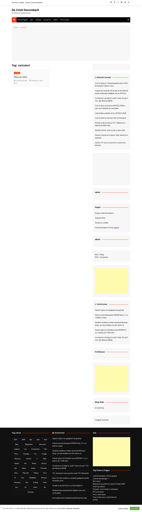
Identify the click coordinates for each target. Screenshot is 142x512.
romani (44, 478)
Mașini (16, 463)
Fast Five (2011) (99, 487)
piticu (16, 473)
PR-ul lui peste (98, 492)
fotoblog (26, 454)
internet (28, 459)
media (34, 463)
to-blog (35, 482)
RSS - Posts (99, 255)
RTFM (95, 500)
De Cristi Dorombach (25, 10)
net (15, 468)
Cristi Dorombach (21, 80)
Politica (36, 473)
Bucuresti (42, 444)
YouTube (30, 492)
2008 (23, 439)
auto (38, 439)
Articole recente (104, 77)
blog (16, 444)
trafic (45, 482)
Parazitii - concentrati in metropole (105, 489)
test (26, 482)
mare (44, 459)
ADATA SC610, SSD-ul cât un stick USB (110, 130)
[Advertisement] (71, 44)
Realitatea (32, 478)
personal (44, 468)
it (37, 459)
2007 (15, 439)
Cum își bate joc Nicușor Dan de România (110, 118)
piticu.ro (26, 473)
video (35, 487)
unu (16, 487)
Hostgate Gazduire (102, 420)
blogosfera (28, 444)
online (33, 468)
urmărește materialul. (72, 508)
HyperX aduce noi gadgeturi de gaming (109, 310)
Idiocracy (17, 459)
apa (30, 439)
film (45, 449)
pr (15, 478)
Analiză (38, 20)
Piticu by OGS (20, 77)
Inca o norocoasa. (99, 494)
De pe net (47, 20)
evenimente (35, 449)
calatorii (17, 449)
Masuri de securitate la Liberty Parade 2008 (109, 484)
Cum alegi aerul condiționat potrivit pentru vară (69, 498)
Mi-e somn (97, 481)
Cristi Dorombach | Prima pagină (107, 228)
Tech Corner (64, 20)
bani (45, 439)
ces (25, 449)
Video (55, 20)
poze (45, 473)
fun (35, 454)
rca (22, 478)
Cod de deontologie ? (101, 479)
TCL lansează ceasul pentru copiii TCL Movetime (70, 473)
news (24, 468)
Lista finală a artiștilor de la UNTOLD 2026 (110, 113)
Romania (17, 482)
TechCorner (102, 304)
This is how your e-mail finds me (105, 497)
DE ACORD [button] (134, 508)
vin (45, 487)
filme (16, 454)
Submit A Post (100, 218)
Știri (31, 20)
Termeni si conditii (18, 2)
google (44, 454)
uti (25, 487)
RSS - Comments (101, 257)
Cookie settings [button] (123, 508)
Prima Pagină (23, 20)
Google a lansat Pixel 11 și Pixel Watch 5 (67, 485)
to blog (17, 73)
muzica (43, 463)
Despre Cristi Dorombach (34, 2)
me (25, 463)
